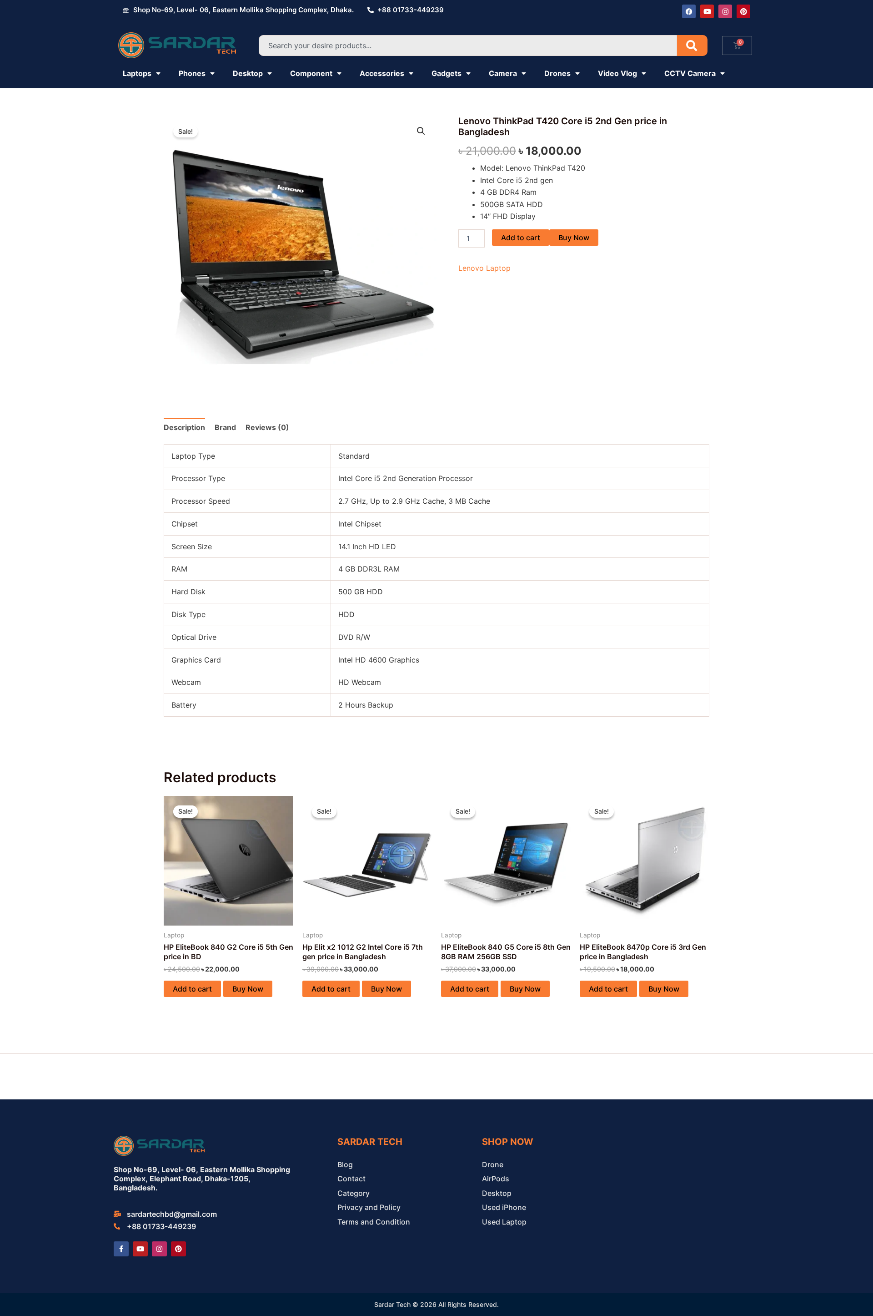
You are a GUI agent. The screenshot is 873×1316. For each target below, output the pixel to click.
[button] (421, 131)
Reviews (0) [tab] (267, 427)
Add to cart (520, 237)
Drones (557, 73)
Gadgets (446, 73)
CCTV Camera (690, 73)
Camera (503, 73)
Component (311, 73)
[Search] (692, 45)
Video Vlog (617, 73)
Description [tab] (184, 427)
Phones (192, 73)
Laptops (137, 73)
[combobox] (468, 45)
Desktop (248, 73)
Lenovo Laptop (484, 268)
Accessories (382, 73)
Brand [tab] (225, 427)
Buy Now (573, 237)
